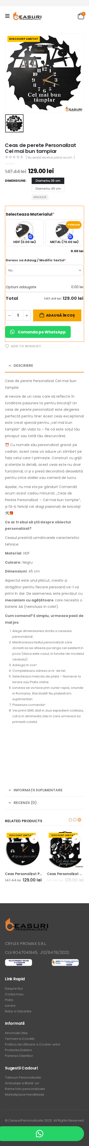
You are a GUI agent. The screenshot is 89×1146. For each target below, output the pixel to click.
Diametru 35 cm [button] (48, 181)
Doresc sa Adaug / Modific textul (44, 260)
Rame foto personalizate (25, 1088)
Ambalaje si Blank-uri (22, 1083)
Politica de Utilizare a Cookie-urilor (33, 1044)
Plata (9, 1000)
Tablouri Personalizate (23, 1077)
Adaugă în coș (60, 315)
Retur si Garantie (18, 1011)
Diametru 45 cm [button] (48, 188)
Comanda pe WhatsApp (42, 332)
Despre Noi (14, 988)
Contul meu (14, 994)
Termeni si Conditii (19, 1038)
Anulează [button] (39, 197)
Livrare (10, 1005)
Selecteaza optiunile (33, 839)
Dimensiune (15, 180)
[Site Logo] (28, 16)
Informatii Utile (16, 1033)
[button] (9, 16)
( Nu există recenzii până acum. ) (50, 157)
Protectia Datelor (18, 1050)
